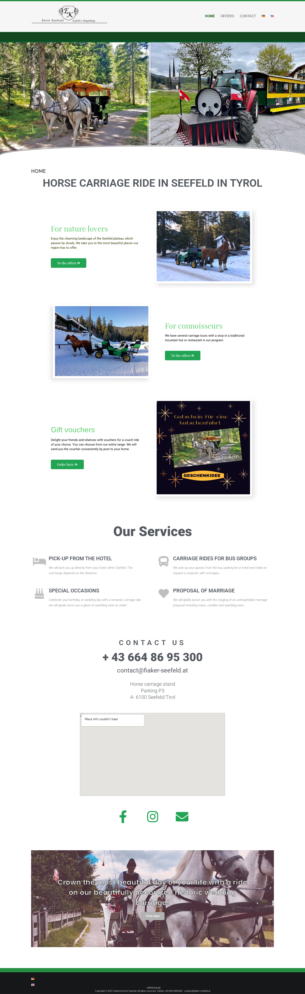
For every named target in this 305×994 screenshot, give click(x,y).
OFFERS (227, 16)
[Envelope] (182, 817)
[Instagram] (152, 817)
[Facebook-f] (123, 817)
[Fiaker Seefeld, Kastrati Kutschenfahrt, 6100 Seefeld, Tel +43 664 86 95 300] (69, 16)
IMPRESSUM (153, 988)
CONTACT (248, 16)
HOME (210, 16)
